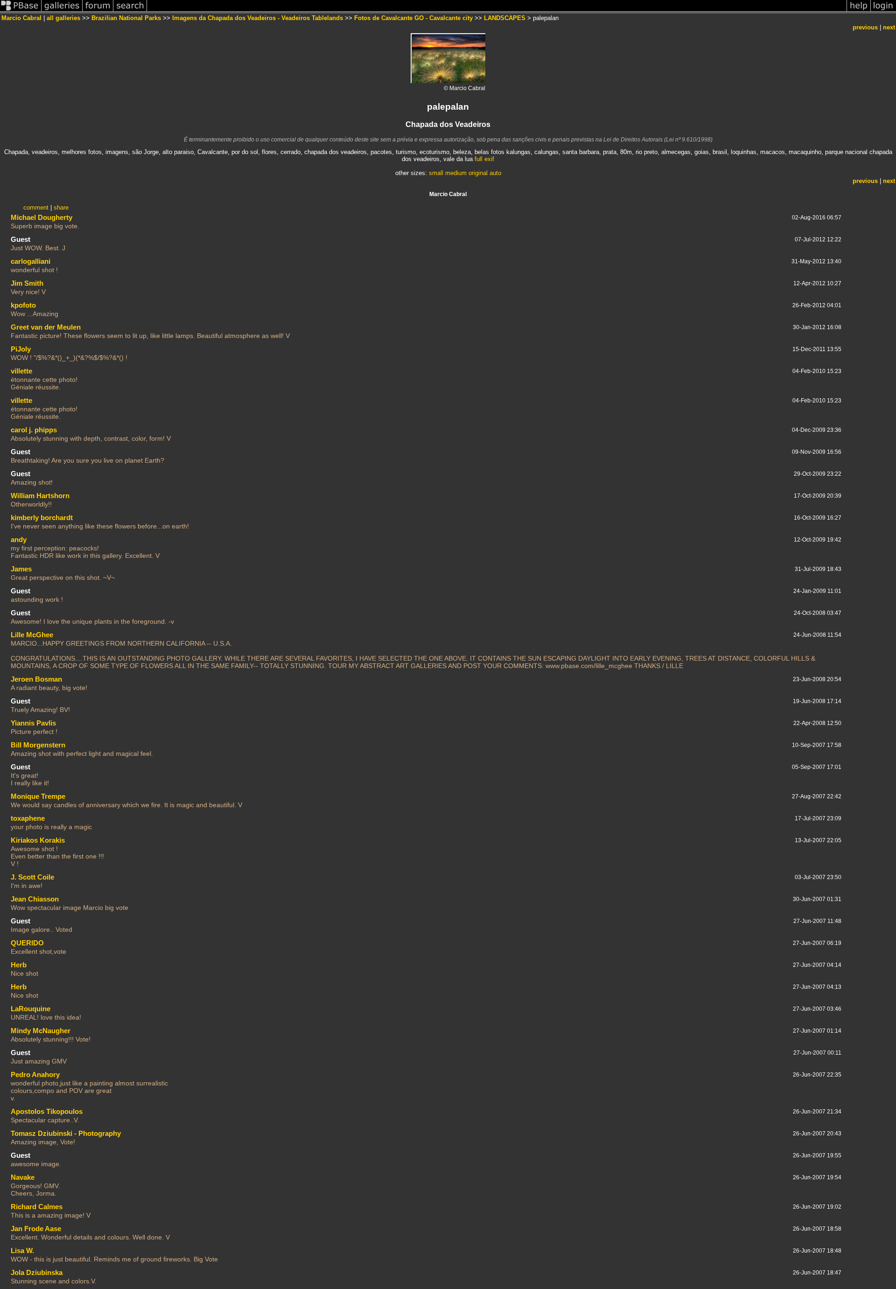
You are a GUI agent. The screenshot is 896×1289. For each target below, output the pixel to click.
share (61, 207)
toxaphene (28, 818)
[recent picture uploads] (62, 10)
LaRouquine (30, 1009)
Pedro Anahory (35, 1074)
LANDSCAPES (504, 17)
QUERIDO (27, 943)
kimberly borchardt (42, 517)
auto (495, 172)
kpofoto (23, 305)
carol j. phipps (34, 430)
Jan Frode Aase (36, 1229)
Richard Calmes (37, 1207)
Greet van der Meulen (46, 327)
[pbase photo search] (130, 10)
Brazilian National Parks (126, 17)
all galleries (63, 17)
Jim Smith (27, 283)
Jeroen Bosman (36, 679)
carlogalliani (30, 261)
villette (21, 371)
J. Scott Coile (32, 877)
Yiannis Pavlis (33, 723)
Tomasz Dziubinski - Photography (66, 1133)
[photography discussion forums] (98, 10)
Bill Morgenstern (38, 745)
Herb (19, 965)
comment (36, 207)
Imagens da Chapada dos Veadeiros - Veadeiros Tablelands (257, 17)
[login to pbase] (883, 10)
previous (865, 27)
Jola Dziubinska (37, 1272)
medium (456, 172)
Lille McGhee (32, 635)
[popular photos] (497, 10)
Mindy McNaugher (40, 1031)
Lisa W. (22, 1250)
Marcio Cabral (21, 17)
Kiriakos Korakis (38, 840)
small (436, 172)
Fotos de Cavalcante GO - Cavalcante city (413, 17)
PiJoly (21, 349)
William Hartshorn (40, 496)
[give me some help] (859, 10)
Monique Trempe (38, 796)
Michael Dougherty (41, 217)
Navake (23, 1177)
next (889, 27)
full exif (484, 158)
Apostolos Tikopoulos (47, 1111)
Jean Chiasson (35, 899)
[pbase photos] (21, 10)
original (478, 172)
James (21, 569)
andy (19, 539)
